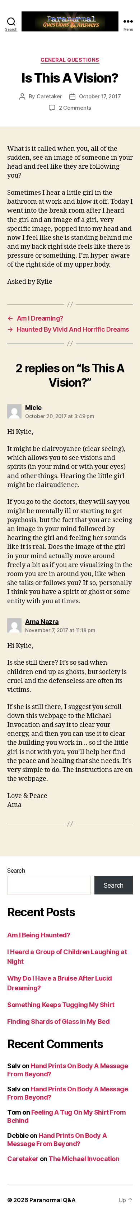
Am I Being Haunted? (38, 935)
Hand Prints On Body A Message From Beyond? (57, 1139)
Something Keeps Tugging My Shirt (61, 1004)
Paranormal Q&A (52, 1200)
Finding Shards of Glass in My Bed (58, 1021)
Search (16, 870)
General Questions (70, 60)
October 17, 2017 (100, 96)
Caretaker (49, 96)
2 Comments (75, 107)
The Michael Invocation (83, 1158)
